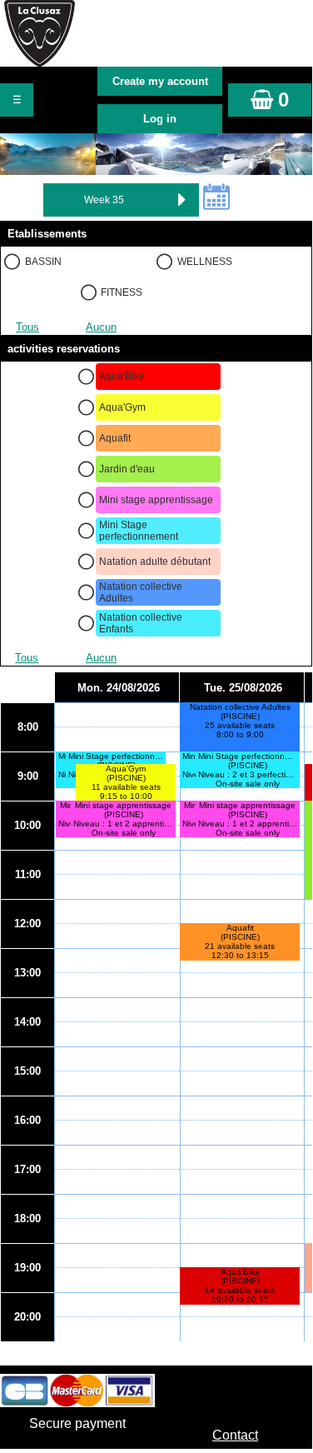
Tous (27, 327)
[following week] (182, 200)
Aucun (101, 327)
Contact (235, 1435)
